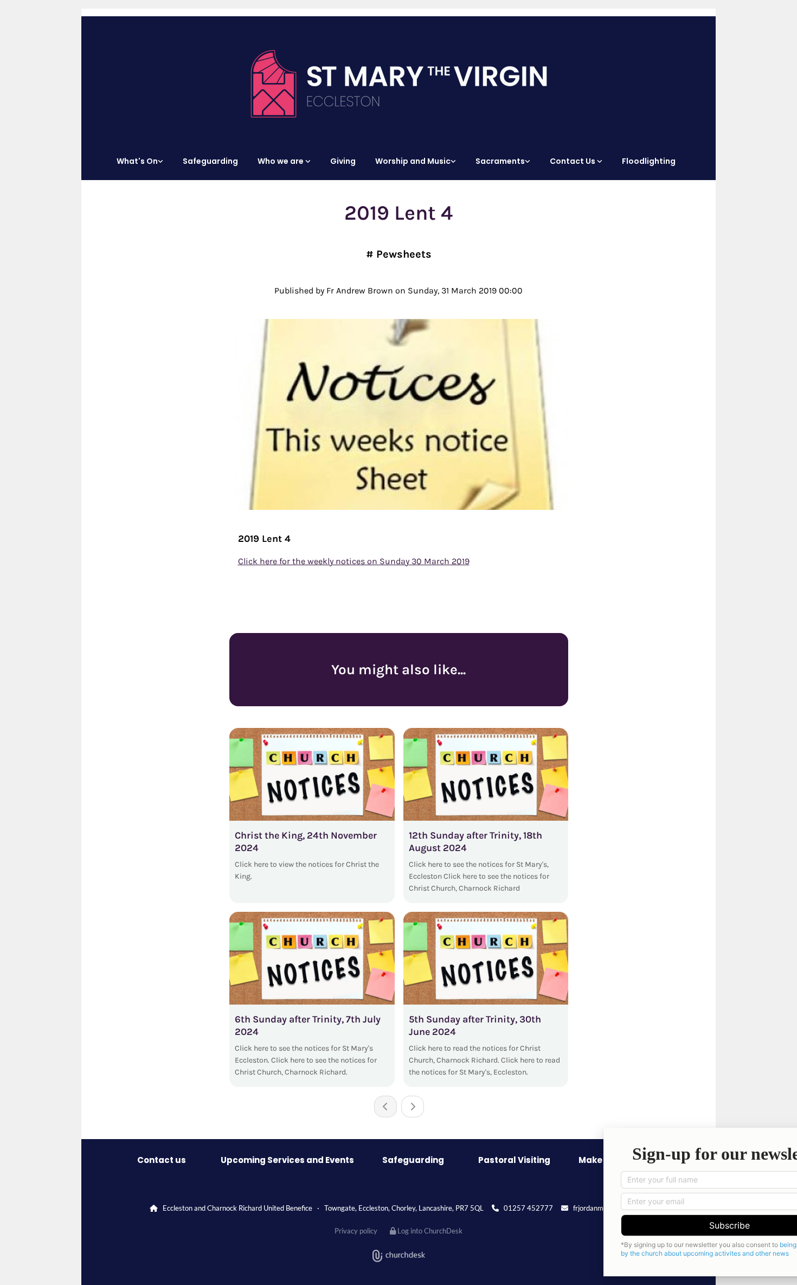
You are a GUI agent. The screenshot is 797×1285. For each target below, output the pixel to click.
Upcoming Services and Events (287, 1160)
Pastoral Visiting (514, 1160)
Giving (343, 161)
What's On (137, 161)
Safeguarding (210, 161)
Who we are (281, 161)
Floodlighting (649, 161)
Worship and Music (413, 161)
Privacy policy (356, 1230)
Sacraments (500, 161)
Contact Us (573, 161)
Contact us (161, 1160)
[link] (143, 161)
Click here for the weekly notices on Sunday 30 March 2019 (354, 561)
